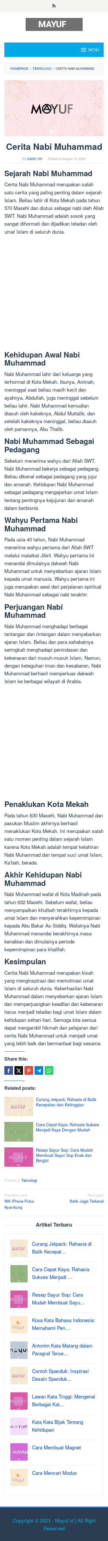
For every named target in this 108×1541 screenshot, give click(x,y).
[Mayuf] (54, 23)
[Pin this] (28, 1070)
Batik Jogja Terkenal (87, 1198)
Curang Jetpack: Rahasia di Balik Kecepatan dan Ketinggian (66, 1101)
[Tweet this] (18, 1070)
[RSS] (54, 6)
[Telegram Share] (39, 1070)
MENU (93, 49)
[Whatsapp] (49, 1070)
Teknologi (29, 1180)
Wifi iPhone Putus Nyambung (19, 1201)
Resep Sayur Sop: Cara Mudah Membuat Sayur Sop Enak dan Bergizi (64, 1155)
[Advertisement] (54, 294)
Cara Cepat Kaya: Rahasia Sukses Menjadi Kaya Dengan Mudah (67, 1127)
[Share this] (8, 1070)
